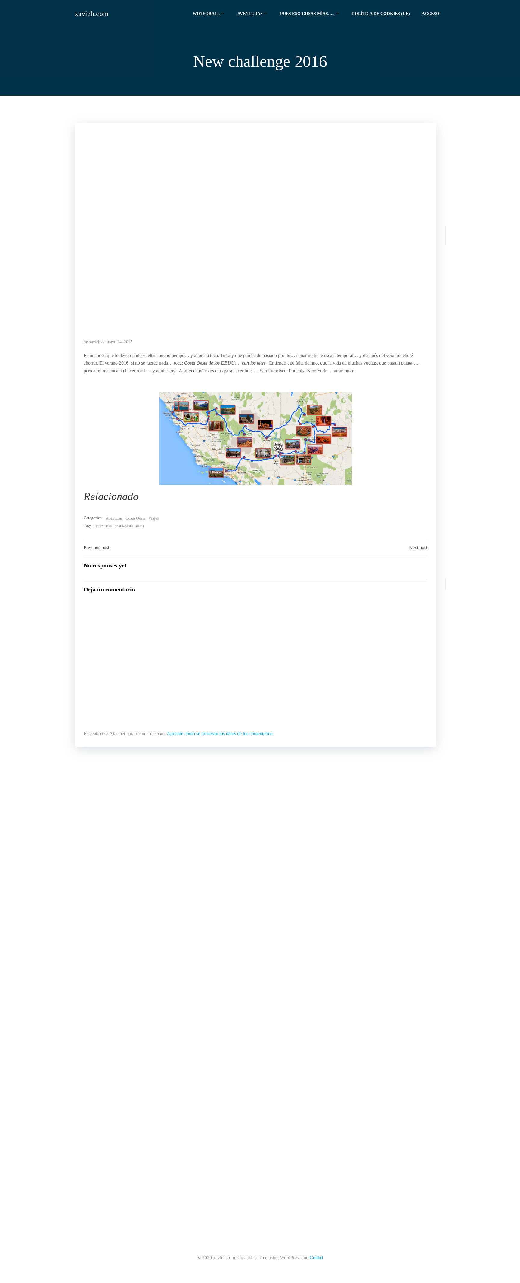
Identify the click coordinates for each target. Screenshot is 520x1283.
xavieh (94, 342)
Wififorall (206, 13)
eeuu (140, 526)
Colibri (316, 1257)
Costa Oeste (135, 518)
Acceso (430, 13)
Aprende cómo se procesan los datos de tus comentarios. (220, 733)
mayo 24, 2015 (119, 342)
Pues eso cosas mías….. (307, 13)
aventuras (104, 526)
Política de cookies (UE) (381, 13)
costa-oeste (124, 526)
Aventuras (250, 13)
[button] (255, 226)
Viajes (153, 518)
